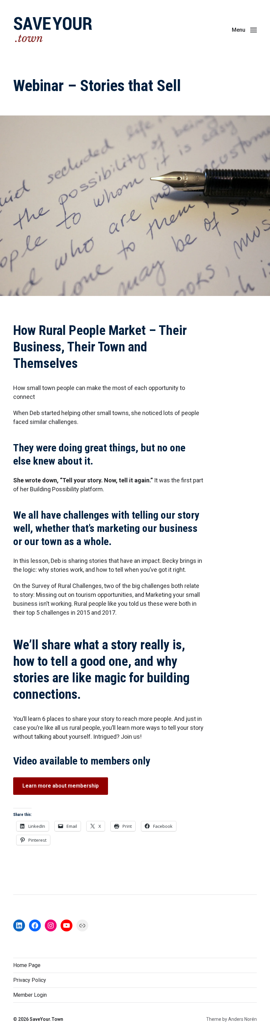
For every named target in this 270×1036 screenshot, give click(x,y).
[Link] (82, 925)
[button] (244, 30)
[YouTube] (66, 925)
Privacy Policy (29, 980)
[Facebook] (35, 925)
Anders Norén (242, 1019)
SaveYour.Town (46, 1019)
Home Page (26, 965)
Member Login (30, 995)
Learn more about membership (60, 786)
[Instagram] (51, 925)
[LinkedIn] (19, 925)
